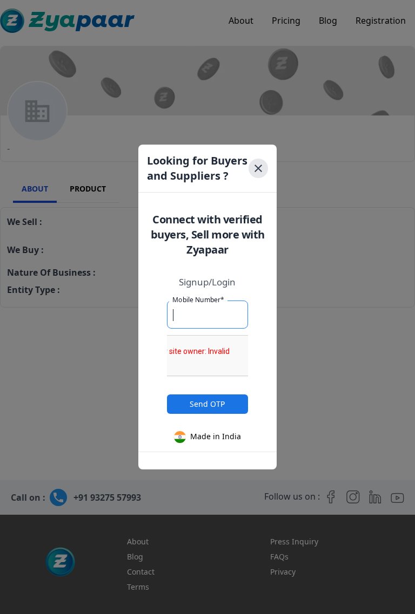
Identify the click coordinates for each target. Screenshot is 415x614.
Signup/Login (207, 282)
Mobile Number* (198, 299)
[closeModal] (258, 168)
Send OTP (207, 404)
